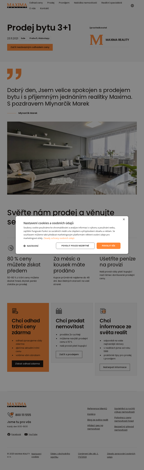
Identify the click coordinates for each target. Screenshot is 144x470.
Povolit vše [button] (108, 245)
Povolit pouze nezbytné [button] (75, 245)
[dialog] (72, 235)
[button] (30, 245)
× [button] (124, 219)
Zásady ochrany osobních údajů (59, 238)
